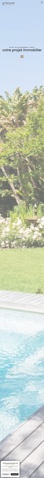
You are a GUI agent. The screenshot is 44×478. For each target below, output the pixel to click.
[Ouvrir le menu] (42, 2)
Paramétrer (5, 474)
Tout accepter (15, 474)
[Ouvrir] (22, 56)
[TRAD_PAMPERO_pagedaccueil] (8, 5)
